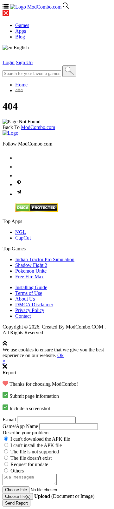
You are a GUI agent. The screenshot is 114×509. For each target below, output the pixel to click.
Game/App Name (20, 426)
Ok (60, 355)
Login (9, 62)
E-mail (9, 419)
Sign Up (24, 62)
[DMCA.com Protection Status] (36, 210)
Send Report (16, 503)
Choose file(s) (17, 496)
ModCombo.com (38, 127)
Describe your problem (25, 432)
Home (21, 84)
